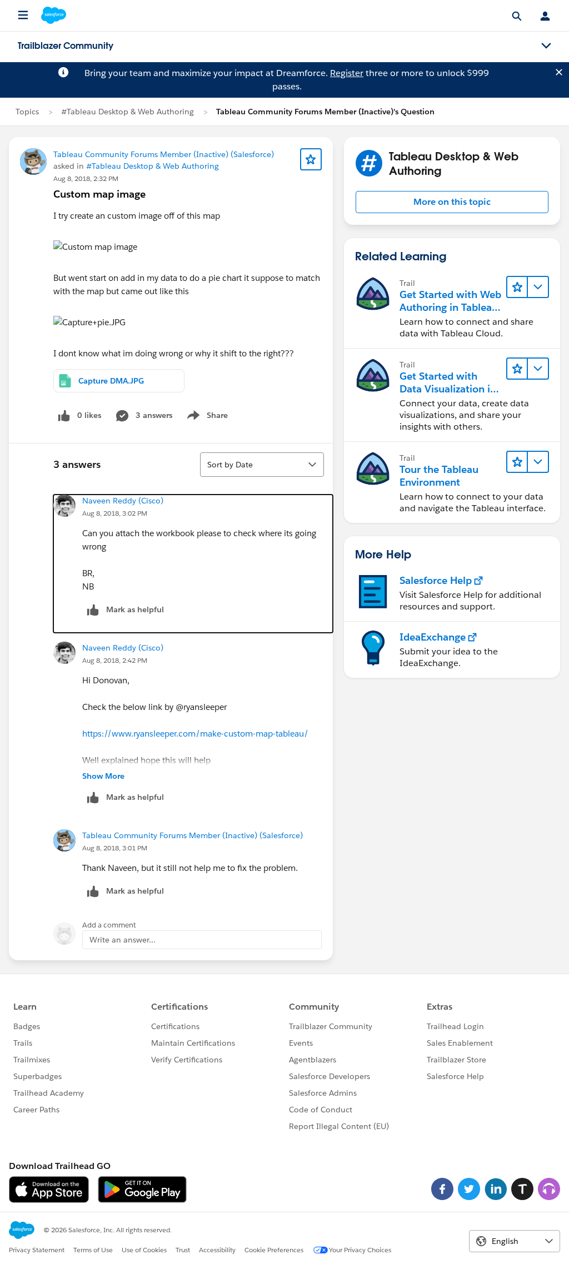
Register (346, 73)
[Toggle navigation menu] (546, 46)
